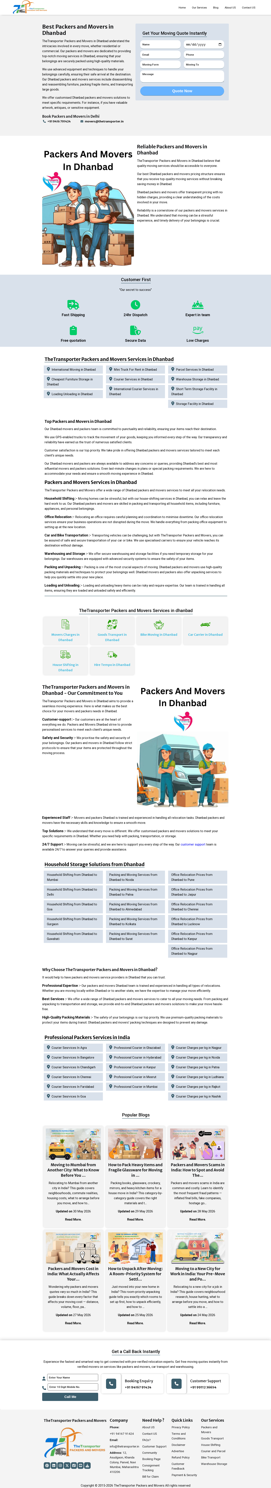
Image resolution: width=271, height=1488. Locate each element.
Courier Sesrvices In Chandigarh (74, 1067)
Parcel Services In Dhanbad (195, 369)
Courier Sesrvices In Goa (69, 1096)
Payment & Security (184, 1475)
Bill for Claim (150, 1476)
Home (182, 7)
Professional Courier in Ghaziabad (137, 1048)
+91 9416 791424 (59, 121)
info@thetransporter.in (124, 1446)
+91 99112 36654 (203, 1387)
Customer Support (154, 1446)
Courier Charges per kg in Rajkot (198, 1087)
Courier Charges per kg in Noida (198, 1057)
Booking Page (151, 1459)
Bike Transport (210, 1457)
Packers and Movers (209, 1429)
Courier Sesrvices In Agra (69, 1048)
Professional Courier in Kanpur (135, 1067)
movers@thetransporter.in (104, 121)
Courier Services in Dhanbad (133, 379)
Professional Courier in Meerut (135, 1077)
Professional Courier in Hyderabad (137, 1057)
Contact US (248, 7)
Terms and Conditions (179, 1436)
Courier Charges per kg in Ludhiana (200, 1077)
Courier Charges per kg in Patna (197, 1067)
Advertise (178, 1451)
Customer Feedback (178, 1466)
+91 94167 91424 (138, 1387)
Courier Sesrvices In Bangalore (73, 1057)
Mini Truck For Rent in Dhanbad (135, 369)
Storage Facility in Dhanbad (194, 404)
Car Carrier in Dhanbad (205, 635)
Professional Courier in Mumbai (135, 1087)
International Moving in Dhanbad (74, 369)
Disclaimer (178, 1445)
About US (230, 7)
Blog (215, 7)
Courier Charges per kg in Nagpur (199, 1048)
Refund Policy (181, 1457)
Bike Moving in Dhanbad (158, 635)
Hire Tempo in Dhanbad (112, 665)
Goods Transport (212, 1438)
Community (149, 1453)
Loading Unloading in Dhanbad (72, 394)
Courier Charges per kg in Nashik (198, 1096)
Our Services (199, 7)
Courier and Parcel (213, 1451)
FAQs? (146, 1440)
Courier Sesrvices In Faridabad (73, 1087)
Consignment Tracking (150, 1468)
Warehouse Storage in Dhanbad (197, 379)
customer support (193, 844)
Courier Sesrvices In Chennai (71, 1077)
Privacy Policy (181, 1427)
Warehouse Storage (214, 1464)
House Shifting (210, 1445)
